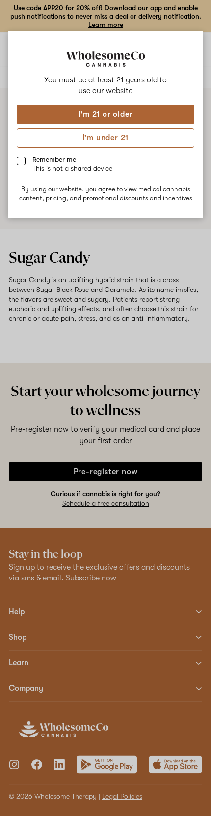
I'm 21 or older (106, 114)
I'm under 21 (105, 137)
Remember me (72, 164)
